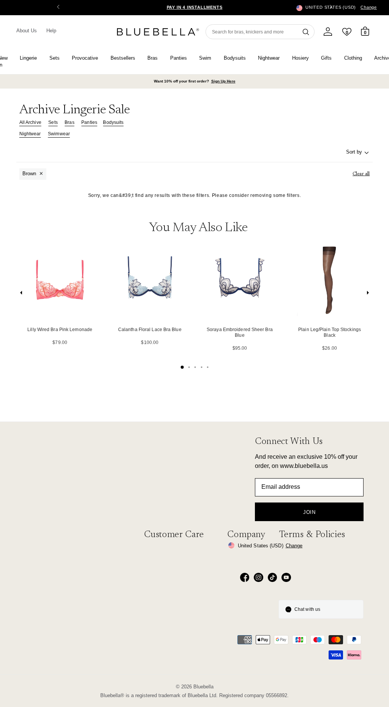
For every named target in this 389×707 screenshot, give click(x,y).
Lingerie (28, 58)
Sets (54, 58)
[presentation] (21, 294)
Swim (205, 58)
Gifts (326, 58)
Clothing (353, 58)
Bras (152, 58)
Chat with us (307, 609)
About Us (26, 30)
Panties (178, 58)
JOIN (309, 512)
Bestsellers (123, 58)
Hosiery (300, 58)
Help (51, 30)
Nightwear (269, 58)
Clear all (361, 173)
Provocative (85, 58)
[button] (331, 7)
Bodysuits (235, 58)
